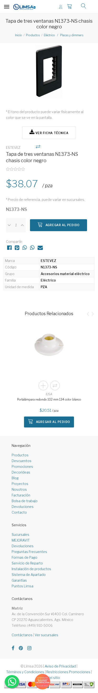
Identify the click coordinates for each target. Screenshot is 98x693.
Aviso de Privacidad (60, 666)
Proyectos (20, 484)
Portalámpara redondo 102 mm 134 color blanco (49, 399)
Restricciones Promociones (68, 672)
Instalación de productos (31, 569)
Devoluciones (23, 507)
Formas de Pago (24, 557)
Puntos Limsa (22, 586)
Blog (15, 478)
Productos (33, 35)
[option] (49, 73)
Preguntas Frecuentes (29, 552)
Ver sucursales (46, 635)
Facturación (21, 495)
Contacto (19, 512)
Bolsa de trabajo (25, 501)
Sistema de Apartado (29, 575)
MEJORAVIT (21, 540)
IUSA (49, 394)
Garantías (19, 580)
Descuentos (21, 461)
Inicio (18, 35)
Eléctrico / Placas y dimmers (63, 35)
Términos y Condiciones (25, 672)
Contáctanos (22, 635)
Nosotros (19, 489)
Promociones (22, 466)
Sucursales (20, 534)
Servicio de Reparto (27, 563)
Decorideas (21, 472)
